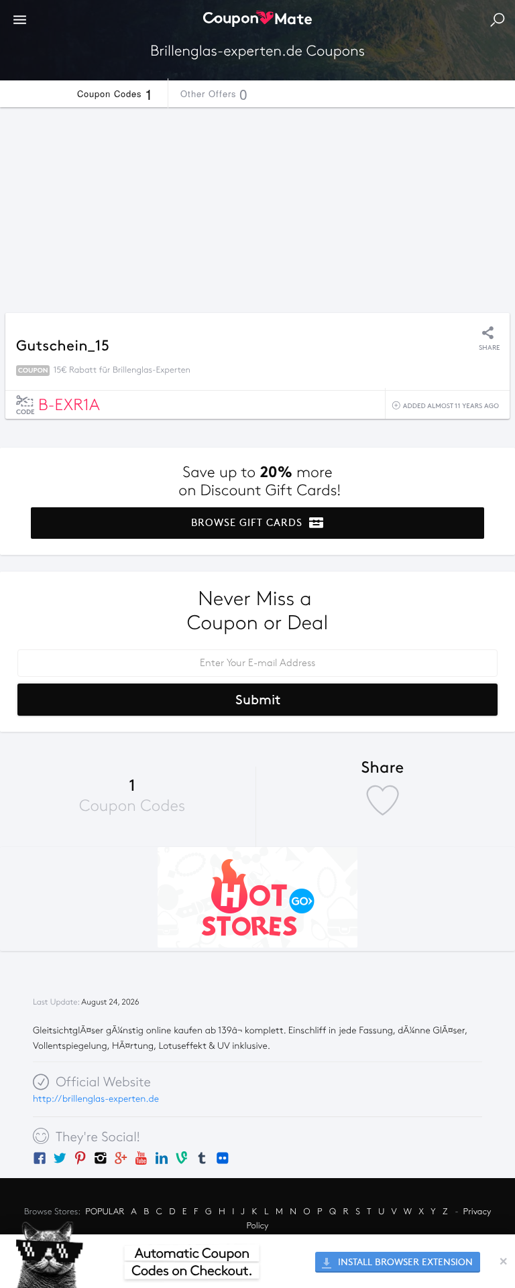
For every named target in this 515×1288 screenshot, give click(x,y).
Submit (257, 700)
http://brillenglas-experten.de (96, 1098)
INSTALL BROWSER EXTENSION (404, 1262)
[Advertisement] (257, 206)
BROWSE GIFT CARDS (248, 523)
